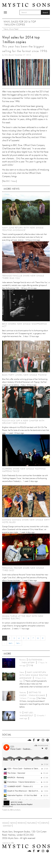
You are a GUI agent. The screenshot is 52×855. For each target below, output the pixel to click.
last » (18, 643)
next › (11, 643)
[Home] (26, 4)
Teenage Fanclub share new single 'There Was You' (23, 277)
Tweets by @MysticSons (11, 809)
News (6, 29)
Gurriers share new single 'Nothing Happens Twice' (24, 470)
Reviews (21, 823)
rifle (12, 842)
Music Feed (13, 29)
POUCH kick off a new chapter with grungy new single (23, 421)
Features (31, 823)
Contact (7, 825)
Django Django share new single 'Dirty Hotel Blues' (26, 521)
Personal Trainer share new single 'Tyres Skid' (23, 569)
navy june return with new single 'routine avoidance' (22, 229)
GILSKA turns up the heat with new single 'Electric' (22, 617)
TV (38, 823)
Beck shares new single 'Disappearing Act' (24, 325)
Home (5, 823)
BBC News (11, 181)
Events (44, 823)
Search (45, 12)
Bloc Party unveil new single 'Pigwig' (24, 374)
